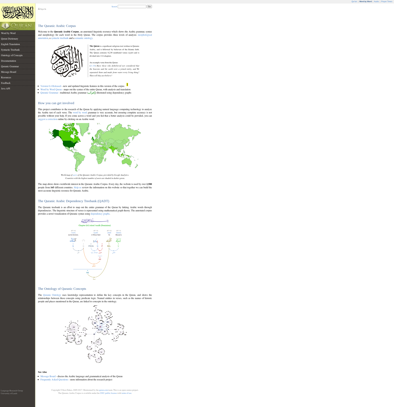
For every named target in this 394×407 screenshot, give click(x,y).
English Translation (10, 44)
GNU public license (108, 393)
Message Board (8, 71)
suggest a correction (47, 119)
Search (114, 6)
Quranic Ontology (52, 294)
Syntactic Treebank (10, 49)
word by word (80, 112)
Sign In (43, 9)
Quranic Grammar (10, 66)
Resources (6, 77)
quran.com (103, 390)
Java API (5, 88)
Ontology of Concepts (12, 55)
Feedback (5, 82)
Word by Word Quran (51, 89)
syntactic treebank (59, 38)
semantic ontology (83, 38)
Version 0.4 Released (50, 86)
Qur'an (354, 1)
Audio (376, 1)
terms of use (126, 393)
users (75, 175)
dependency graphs (100, 213)
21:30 (92, 65)
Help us (77, 187)
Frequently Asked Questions (54, 379)
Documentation (8, 60)
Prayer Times (386, 1)
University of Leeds (9, 393)
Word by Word (8, 33)
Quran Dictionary (9, 38)
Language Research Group (12, 390)
